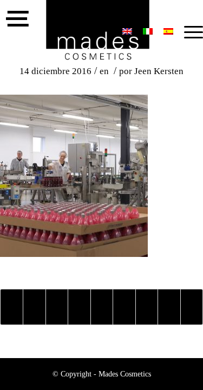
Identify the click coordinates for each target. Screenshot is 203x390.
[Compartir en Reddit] (169, 307)
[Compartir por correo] (192, 307)
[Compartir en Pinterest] (79, 307)
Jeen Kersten (159, 71)
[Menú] (188, 32)
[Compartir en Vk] (147, 307)
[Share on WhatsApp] (57, 307)
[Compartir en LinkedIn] (102, 307)
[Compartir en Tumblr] (124, 307)
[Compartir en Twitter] (34, 307)
